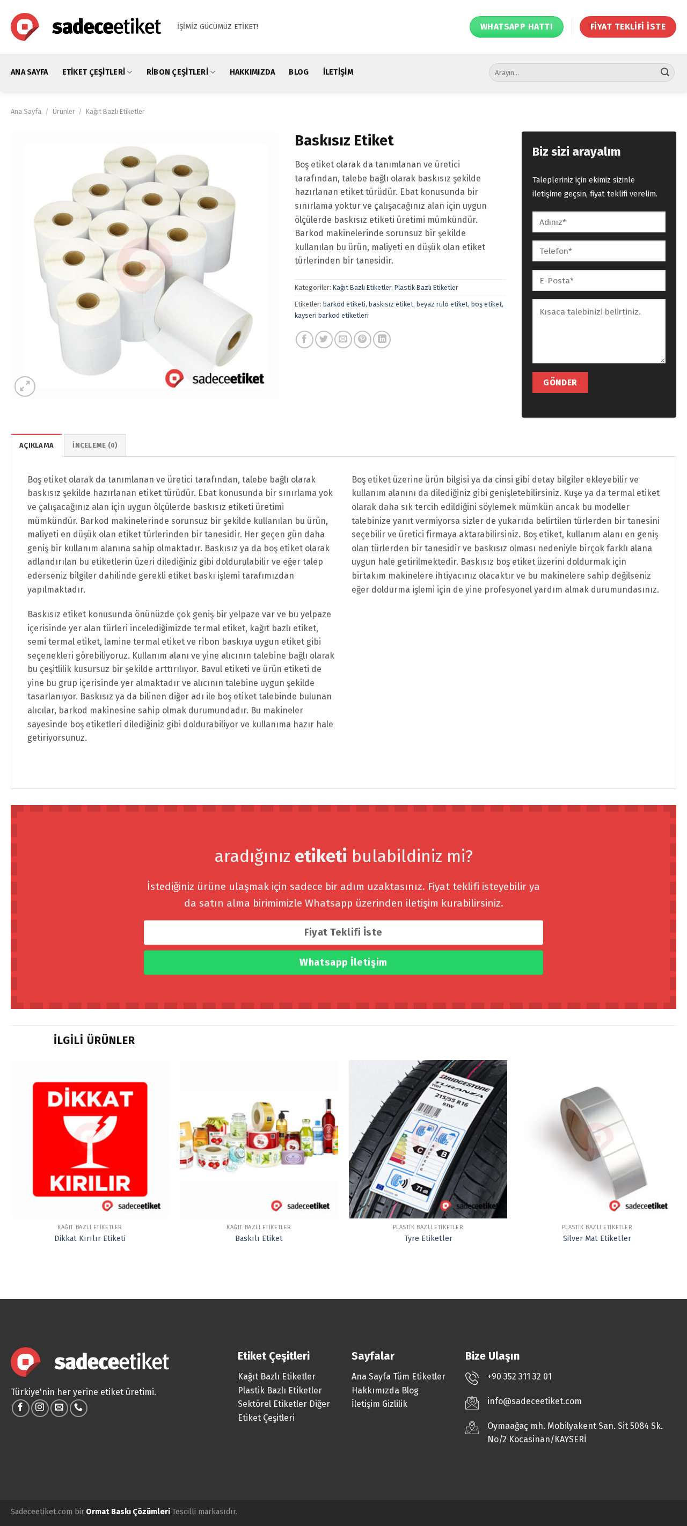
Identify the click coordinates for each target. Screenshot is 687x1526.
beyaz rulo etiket (442, 304)
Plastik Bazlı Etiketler (426, 287)
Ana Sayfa (29, 72)
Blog (299, 72)
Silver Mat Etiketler (597, 1238)
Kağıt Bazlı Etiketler (115, 111)
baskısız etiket (391, 304)
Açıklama (36, 445)
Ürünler (64, 111)
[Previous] (11, 1162)
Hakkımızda (252, 72)
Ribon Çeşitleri (177, 72)
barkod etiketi (344, 304)
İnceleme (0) (95, 445)
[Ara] (665, 72)
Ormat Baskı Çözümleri (128, 1511)
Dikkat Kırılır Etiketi (90, 1238)
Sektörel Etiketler (272, 1404)
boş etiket (486, 304)
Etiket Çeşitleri (94, 72)
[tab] (36, 445)
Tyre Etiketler (428, 1238)
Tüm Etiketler (419, 1376)
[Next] (676, 1162)
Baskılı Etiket (259, 1238)
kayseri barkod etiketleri (332, 315)
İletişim (338, 72)
